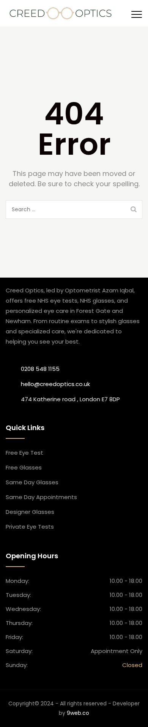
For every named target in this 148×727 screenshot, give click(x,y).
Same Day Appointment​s (41, 497)
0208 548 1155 (40, 369)
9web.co (78, 713)
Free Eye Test (24, 453)
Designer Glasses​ (30, 512)
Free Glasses (24, 467)
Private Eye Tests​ (30, 527)
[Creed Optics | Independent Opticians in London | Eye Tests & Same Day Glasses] (60, 13)
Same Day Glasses (32, 482)
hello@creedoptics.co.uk (55, 384)
